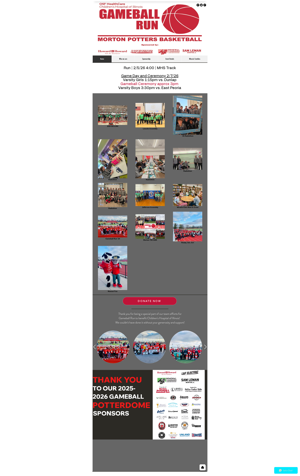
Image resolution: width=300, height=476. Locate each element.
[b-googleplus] (204, 5)
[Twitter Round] (201, 5)
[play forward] (205, 347)
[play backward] (94, 347)
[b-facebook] (198, 5)
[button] (113, 347)
